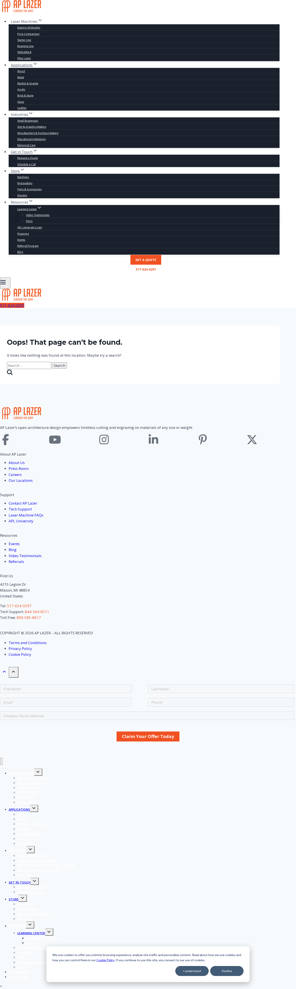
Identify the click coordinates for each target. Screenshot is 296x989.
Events (21, 240)
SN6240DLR (24, 52)
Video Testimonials (37, 215)
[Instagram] (104, 439)
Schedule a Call (26, 164)
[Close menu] (1, 761)
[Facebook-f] (5, 439)
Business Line (25, 46)
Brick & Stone (25, 95)
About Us (17, 462)
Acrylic (21, 89)
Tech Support (20, 509)
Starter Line (24, 40)
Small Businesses (27, 121)
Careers (15, 474)
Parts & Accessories (29, 189)
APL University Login (29, 227)
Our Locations (21, 480)
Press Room (19, 468)
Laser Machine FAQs (26, 515)
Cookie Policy (105, 960)
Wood (21, 71)
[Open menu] (5, 282)
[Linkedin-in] (153, 439)
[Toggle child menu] (38, 772)
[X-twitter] (252, 439)
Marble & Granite (27, 83)
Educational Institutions (31, 139)
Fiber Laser (24, 58)
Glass (20, 102)
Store (14, 899)
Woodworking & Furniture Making (37, 133)
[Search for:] (29, 365)
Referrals (16, 561)
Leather (22, 108)
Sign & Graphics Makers (31, 127)
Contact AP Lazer (23, 503)
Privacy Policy (20, 648)
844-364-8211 (37, 611)
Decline (227, 971)
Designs (22, 195)
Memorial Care (26, 145)
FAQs (29, 221)
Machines (23, 177)
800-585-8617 (29, 617)
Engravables (24, 183)
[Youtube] (54, 439)
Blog (20, 252)
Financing (23, 234)
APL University (21, 520)
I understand (192, 971)
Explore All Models (28, 28)
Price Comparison (28, 34)
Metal (20, 77)
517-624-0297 (146, 269)
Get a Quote (145, 260)
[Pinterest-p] (202, 439)
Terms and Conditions (28, 642)
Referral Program (28, 246)
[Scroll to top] (4, 672)
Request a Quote (27, 158)
